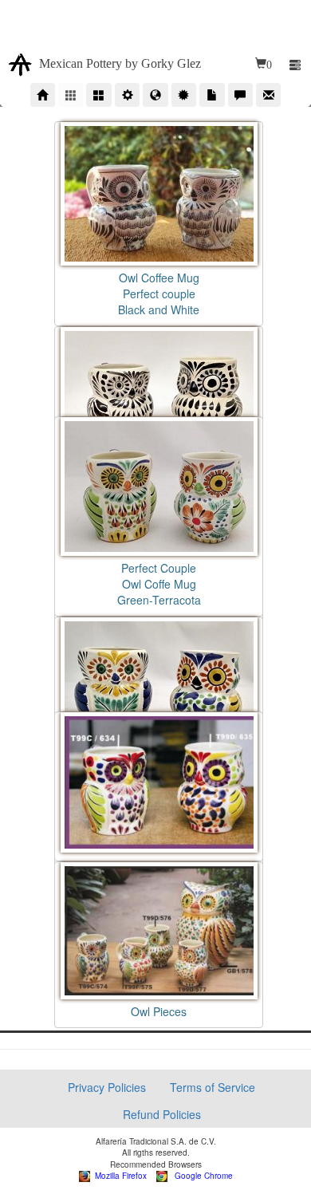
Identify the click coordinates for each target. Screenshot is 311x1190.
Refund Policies (162, 1114)
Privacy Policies (107, 1087)
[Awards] (183, 95)
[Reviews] (240, 95)
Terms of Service (212, 1087)
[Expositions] (155, 95)
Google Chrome (200, 1175)
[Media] (211, 95)
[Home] (42, 95)
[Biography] (127, 95)
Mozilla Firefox (118, 1175)
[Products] (70, 95)
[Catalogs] (98, 95)
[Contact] (268, 95)
